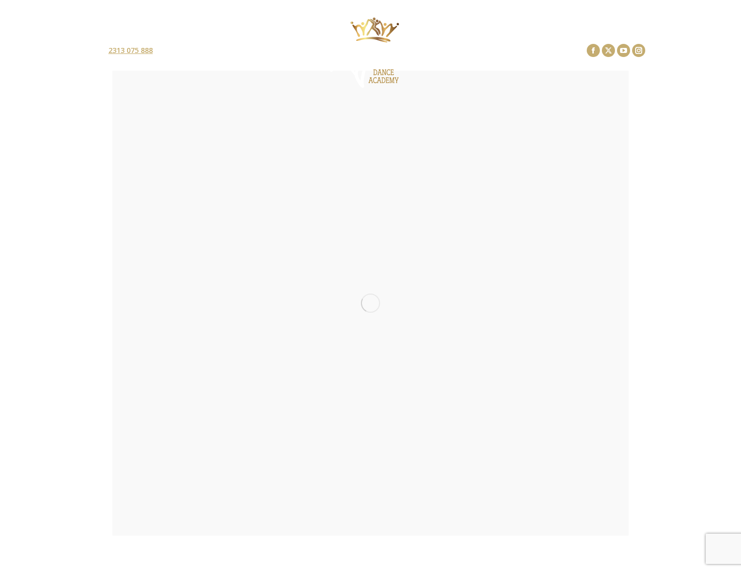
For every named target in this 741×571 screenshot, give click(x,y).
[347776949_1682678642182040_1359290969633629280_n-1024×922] (370, 303)
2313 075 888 (130, 50)
